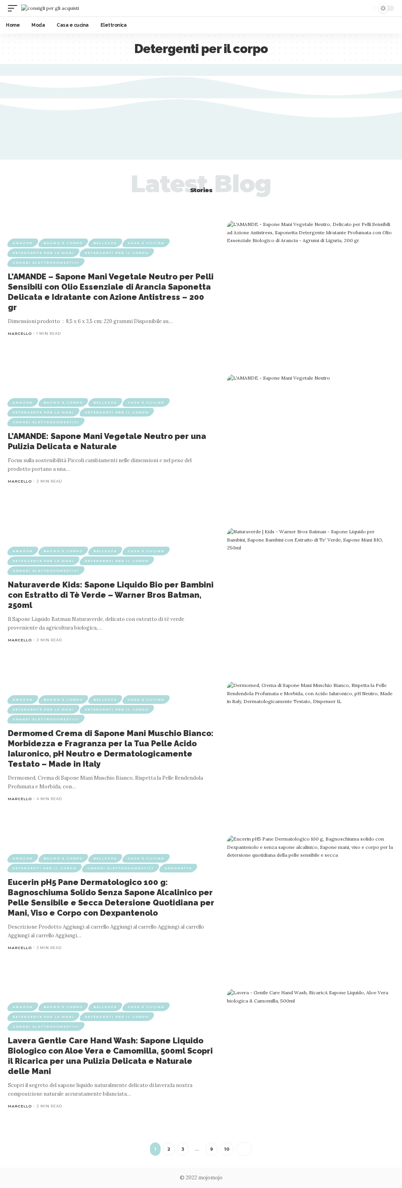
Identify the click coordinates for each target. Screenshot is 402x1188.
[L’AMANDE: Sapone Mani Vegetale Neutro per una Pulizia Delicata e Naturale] (310, 441)
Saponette (178, 868)
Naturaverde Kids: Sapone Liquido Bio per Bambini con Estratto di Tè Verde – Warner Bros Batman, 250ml (111, 595)
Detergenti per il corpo (117, 253)
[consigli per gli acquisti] (50, 8)
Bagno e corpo (63, 243)
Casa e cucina (146, 243)
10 (226, 1149)
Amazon (23, 243)
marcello (20, 333)
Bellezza (105, 243)
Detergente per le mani (43, 253)
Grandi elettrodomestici (46, 262)
